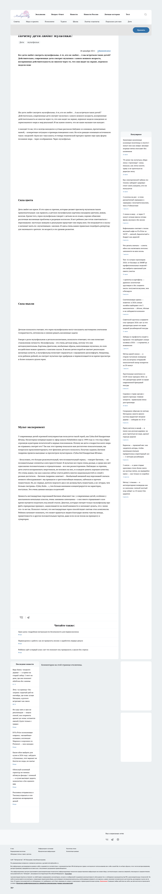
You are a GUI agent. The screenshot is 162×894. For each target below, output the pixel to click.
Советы (17, 22)
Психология (49, 22)
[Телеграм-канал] (112, 839)
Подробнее (68, 873)
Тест (128, 14)
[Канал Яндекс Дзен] (118, 839)
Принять (141, 30)
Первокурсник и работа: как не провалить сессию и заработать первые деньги (50, 642)
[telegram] (29, 617)
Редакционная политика (17, 851)
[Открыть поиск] (145, 14)
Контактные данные (72, 851)
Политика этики (71, 848)
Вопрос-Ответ (57, 14)
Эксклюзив (40, 14)
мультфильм (33, 42)
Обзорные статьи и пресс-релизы (20, 854)
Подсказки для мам (113, 22)
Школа (75, 22)
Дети (130, 22)
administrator (104, 51)
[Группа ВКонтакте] (107, 839)
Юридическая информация (46, 851)
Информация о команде (45, 848)
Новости (74, 14)
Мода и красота (32, 22)
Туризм (64, 22)
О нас (12, 848)
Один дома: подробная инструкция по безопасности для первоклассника (48, 633)
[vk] (21, 617)
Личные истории (112, 14)
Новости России (91, 14)
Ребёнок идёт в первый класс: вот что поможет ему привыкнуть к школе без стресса (53, 651)
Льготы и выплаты (92, 22)
